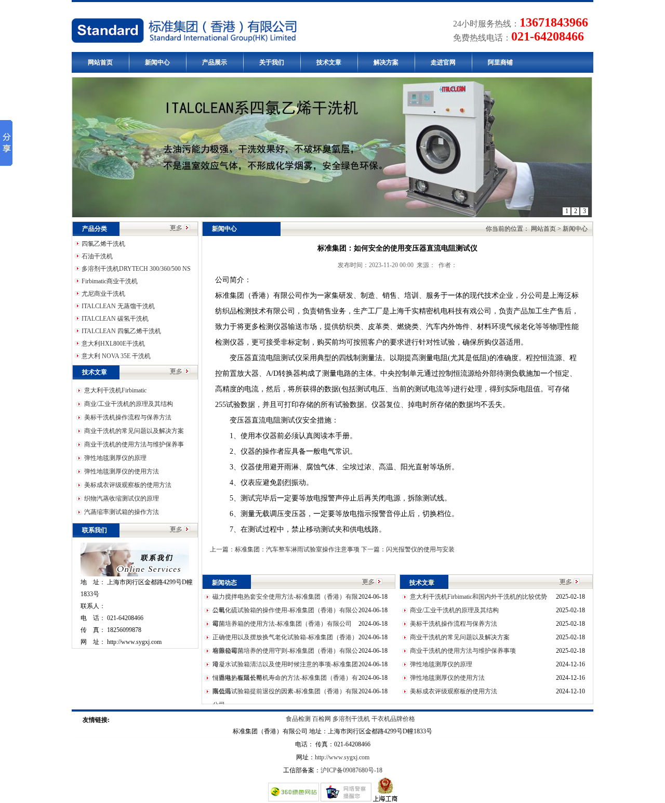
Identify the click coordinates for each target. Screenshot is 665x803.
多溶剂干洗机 (351, 718)
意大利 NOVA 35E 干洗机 (115, 356)
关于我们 (271, 62)
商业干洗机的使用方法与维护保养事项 (463, 650)
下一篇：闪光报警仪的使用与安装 (408, 549)
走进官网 (443, 62)
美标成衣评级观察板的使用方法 (127, 485)
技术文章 (328, 62)
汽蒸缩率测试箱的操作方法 (121, 512)
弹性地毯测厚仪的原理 (115, 458)
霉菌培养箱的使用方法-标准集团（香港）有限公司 (282, 623)
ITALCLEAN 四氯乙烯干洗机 (120, 331)
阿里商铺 (500, 62)
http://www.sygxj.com (342, 757)
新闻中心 (157, 62)
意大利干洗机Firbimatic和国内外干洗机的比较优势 (478, 596)
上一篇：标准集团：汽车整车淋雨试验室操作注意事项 (285, 549)
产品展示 (214, 62)
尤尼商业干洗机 (102, 293)
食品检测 (299, 718)
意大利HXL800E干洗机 (112, 343)
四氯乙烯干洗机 (102, 243)
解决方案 (386, 62)
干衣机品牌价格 (393, 718)
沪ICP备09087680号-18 (351, 770)
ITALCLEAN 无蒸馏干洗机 (117, 306)
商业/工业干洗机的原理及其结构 (128, 403)
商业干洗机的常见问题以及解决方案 (134, 431)
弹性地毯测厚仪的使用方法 (121, 471)
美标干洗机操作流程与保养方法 (127, 417)
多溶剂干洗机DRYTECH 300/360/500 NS (135, 268)
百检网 (322, 718)
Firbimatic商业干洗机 (109, 281)
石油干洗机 (96, 256)
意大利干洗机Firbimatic (115, 390)
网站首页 (100, 62)
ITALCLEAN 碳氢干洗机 (114, 318)
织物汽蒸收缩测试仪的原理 (121, 498)
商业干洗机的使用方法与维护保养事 (134, 444)
